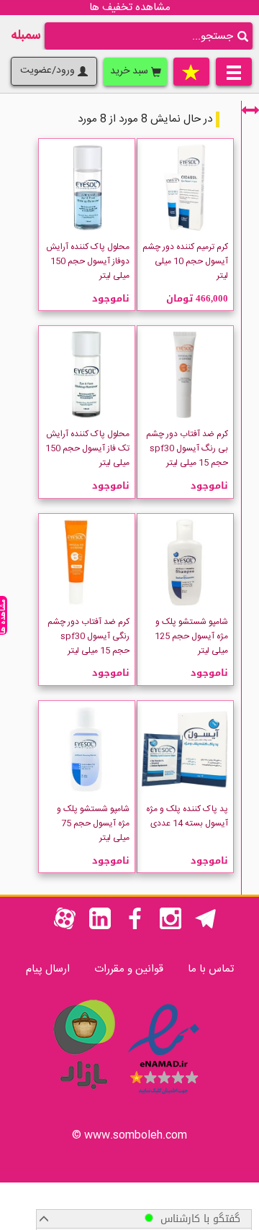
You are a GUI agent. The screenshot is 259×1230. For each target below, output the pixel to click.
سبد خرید (130, 71)
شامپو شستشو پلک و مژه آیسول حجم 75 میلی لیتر (93, 823)
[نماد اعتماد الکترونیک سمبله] (164, 1096)
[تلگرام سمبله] (206, 927)
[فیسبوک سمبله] (135, 927)
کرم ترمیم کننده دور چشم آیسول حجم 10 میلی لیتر (185, 261)
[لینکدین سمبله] (100, 927)
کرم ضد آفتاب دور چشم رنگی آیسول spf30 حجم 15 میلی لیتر (88, 636)
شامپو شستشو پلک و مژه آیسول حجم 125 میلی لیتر (191, 636)
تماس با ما (211, 969)
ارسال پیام (48, 969)
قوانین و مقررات (128, 969)
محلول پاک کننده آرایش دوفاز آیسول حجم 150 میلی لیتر (88, 261)
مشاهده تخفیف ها (130, 7)
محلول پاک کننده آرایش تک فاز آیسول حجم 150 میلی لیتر (87, 448)
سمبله (26, 36)
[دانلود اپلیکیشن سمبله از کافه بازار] (83, 1096)
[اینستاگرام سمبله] (170, 927)
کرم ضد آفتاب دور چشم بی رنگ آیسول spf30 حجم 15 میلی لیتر (187, 448)
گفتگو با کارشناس (196, 1219)
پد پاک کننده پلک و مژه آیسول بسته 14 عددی (187, 816)
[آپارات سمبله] (65, 927)
